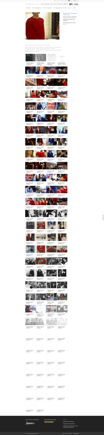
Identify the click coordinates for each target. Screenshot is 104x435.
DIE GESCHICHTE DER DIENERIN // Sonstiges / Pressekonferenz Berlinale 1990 (51, 63)
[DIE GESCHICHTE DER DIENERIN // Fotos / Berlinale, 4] (41, 357)
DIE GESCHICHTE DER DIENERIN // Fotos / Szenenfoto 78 (50, 219)
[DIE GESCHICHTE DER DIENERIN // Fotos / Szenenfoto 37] (30, 106)
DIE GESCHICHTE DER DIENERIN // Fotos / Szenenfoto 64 (40, 267)
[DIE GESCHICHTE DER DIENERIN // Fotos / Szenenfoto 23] (41, 142)
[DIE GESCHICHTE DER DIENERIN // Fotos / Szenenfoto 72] (51, 237)
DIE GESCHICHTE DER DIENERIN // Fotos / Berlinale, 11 (40, 339)
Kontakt (55, 0)
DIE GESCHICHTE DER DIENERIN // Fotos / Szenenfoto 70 (29, 255)
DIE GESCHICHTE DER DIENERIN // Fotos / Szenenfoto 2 (29, 411)
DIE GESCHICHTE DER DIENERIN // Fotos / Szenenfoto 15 (61, 159)
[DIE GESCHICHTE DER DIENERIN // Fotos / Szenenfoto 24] (62, 130)
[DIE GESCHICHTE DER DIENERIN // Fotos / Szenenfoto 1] (51, 201)
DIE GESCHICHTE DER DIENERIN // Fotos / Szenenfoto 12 (61, 171)
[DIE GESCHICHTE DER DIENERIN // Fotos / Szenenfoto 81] (41, 213)
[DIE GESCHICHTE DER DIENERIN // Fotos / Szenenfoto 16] (51, 153)
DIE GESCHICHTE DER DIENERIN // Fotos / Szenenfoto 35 (61, 112)
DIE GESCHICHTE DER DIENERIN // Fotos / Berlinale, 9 (50, 351)
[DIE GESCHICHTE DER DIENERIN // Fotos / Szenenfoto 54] (51, 381)
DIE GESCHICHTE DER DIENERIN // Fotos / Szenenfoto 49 (40, 76)
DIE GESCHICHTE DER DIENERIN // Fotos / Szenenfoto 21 (61, 148)
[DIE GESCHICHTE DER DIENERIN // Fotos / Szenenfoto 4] (30, 201)
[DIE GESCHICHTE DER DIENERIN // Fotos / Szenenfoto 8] (62, 189)
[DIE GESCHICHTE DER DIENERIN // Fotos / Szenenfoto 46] (51, 70)
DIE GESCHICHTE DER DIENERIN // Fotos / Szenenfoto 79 (61, 219)
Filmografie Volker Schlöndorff (69, 423)
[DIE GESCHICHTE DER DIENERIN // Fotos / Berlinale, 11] (41, 333)
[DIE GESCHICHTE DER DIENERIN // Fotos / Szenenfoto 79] (62, 213)
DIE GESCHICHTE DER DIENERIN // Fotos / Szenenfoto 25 (40, 136)
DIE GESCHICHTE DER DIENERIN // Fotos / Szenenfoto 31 (40, 124)
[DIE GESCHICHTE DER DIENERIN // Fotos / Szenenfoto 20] (51, 142)
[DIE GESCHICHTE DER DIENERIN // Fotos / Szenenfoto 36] (41, 106)
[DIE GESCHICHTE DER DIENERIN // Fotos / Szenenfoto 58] (62, 273)
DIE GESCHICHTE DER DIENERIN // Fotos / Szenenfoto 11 (50, 171)
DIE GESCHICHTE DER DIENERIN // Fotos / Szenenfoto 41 (40, 100)
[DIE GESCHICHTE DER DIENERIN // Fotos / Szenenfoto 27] (62, 118)
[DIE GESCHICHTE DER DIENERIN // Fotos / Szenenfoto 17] (42, 26)
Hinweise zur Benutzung (63, 0)
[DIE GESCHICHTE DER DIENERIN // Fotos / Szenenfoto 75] (41, 225)
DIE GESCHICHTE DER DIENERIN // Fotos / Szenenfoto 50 (40, 375)
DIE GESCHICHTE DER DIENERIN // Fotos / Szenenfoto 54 (50, 387)
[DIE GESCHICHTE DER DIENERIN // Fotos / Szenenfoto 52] (30, 381)
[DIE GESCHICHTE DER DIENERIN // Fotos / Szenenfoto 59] (30, 273)
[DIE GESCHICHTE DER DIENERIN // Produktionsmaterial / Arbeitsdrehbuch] (41, 308)
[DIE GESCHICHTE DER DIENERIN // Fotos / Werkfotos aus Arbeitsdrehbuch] (51, 308)
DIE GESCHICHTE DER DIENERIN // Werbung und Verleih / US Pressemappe (30, 63)
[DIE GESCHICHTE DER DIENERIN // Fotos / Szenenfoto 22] (30, 142)
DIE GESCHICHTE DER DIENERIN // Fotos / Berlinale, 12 (50, 339)
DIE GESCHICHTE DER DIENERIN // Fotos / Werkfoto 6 (61, 291)
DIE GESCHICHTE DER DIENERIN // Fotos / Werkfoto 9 (50, 291)
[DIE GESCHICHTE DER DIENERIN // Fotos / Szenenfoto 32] (51, 118)
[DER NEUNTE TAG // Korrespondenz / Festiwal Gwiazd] (103, 217)
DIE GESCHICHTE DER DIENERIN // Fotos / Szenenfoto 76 (50, 231)
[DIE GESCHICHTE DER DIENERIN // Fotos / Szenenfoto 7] (51, 189)
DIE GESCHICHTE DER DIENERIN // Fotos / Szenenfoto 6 (40, 207)
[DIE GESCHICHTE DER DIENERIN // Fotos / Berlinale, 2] (62, 357)
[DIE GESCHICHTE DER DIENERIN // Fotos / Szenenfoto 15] (62, 153)
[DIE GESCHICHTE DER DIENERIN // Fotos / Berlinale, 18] (30, 321)
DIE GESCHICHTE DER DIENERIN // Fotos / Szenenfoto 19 (40, 159)
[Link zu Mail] (78, 1)
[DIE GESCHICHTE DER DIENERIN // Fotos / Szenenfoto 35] (62, 106)
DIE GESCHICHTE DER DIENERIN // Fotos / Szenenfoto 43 (50, 88)
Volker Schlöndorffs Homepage (50, 419)
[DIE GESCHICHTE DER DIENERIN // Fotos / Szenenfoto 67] (62, 249)
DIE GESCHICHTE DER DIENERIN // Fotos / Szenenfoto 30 (50, 399)
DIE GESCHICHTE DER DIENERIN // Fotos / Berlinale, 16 (29, 339)
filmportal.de (36, 419)
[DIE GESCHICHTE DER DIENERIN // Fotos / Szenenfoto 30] (51, 393)
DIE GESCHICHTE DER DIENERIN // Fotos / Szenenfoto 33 (29, 124)
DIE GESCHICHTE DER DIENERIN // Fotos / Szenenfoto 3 (61, 207)
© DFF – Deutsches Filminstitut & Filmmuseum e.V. (32, 433)
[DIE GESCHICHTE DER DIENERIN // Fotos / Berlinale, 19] (41, 321)
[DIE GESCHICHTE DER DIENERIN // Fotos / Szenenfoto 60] (41, 273)
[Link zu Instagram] (76, 1)
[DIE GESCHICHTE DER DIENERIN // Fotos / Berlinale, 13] (62, 333)
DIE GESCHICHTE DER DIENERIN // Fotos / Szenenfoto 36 (40, 112)
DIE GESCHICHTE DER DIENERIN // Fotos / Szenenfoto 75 (40, 231)
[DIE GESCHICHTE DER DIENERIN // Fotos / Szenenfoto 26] (51, 130)
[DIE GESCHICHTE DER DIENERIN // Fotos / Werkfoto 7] (30, 297)
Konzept (58, 0)
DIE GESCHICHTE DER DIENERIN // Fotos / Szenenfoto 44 (29, 88)
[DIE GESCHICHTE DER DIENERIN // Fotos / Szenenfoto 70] (30, 249)
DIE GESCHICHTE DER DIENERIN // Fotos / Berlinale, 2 (61, 363)
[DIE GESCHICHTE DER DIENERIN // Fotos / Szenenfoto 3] (62, 201)
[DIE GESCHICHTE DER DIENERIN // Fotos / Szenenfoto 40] (30, 94)
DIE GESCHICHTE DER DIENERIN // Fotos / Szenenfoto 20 (50, 148)
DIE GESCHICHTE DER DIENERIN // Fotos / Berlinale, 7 (29, 351)
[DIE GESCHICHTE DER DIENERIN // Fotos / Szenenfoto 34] (51, 106)
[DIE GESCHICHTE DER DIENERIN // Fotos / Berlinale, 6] (30, 357)
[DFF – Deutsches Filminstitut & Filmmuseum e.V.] (51, 4)
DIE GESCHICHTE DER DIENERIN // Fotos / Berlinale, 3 (29, 375)
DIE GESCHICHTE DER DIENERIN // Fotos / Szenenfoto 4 (29, 207)
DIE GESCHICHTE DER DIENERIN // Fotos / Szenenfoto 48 (29, 76)
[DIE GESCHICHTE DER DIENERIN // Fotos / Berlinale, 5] (51, 357)
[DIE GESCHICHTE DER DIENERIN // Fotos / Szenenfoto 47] (62, 70)
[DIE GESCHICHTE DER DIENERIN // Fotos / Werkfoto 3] (62, 177)
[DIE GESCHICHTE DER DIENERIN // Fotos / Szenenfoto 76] (51, 225)
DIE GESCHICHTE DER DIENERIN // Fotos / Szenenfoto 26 (50, 136)
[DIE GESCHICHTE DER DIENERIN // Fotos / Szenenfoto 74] (30, 237)
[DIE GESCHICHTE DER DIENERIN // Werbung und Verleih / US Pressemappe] (30, 57)
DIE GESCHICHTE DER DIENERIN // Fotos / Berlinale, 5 (50, 363)
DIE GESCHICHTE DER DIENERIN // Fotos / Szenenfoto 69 (61, 243)
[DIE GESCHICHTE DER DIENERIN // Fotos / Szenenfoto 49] (41, 70)
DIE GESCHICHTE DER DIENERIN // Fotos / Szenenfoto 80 (29, 219)
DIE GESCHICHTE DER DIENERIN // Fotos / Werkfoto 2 (29, 314)
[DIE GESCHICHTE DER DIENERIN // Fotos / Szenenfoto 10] (41, 189)
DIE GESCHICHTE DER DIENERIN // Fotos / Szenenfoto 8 (61, 195)
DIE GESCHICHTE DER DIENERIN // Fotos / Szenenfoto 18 (29, 159)
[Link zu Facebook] (71, 1)
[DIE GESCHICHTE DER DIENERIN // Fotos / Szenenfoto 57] (51, 273)
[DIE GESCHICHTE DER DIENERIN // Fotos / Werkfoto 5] (41, 177)
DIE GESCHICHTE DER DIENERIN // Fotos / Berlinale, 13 (61, 339)
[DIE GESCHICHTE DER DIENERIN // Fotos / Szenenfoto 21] (62, 142)
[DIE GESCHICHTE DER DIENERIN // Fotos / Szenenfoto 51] (62, 369)
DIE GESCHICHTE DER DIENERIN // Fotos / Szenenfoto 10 (40, 195)
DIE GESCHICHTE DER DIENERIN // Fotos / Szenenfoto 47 (61, 76)
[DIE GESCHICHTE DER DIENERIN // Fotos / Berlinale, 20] (41, 393)
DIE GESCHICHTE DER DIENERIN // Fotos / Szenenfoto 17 (40, 411)
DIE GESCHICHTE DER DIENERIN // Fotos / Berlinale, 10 (61, 351)
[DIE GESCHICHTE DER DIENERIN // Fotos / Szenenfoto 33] (30, 118)
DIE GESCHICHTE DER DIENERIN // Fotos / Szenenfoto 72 (50, 243)
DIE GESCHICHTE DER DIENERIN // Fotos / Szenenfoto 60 (40, 279)
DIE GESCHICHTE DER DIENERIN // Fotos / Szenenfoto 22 (29, 148)
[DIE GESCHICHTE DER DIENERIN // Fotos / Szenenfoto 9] (30, 189)
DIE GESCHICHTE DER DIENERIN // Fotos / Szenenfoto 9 (29, 195)
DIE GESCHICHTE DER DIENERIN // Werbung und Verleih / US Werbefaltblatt (40, 63)
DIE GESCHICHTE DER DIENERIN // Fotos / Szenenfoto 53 (40, 387)
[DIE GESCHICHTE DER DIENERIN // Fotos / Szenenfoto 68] (41, 249)
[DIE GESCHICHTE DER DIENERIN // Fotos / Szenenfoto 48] (30, 70)
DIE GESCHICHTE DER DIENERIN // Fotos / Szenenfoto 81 (40, 219)
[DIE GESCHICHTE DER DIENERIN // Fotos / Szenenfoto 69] (62, 237)
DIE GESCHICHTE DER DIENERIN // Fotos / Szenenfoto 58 (61, 279)
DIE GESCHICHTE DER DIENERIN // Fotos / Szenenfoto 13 (29, 171)
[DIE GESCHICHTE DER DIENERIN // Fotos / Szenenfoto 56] (41, 297)
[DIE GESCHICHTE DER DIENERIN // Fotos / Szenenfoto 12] (62, 165)
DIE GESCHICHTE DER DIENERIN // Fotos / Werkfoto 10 (29, 291)
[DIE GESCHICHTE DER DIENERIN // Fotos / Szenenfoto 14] (41, 165)
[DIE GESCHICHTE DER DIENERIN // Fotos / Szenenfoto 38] (51, 94)
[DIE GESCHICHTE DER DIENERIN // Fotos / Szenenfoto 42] (62, 82)
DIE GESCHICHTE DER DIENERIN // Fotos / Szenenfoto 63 (29, 267)
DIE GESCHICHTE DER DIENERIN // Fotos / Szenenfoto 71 (40, 243)
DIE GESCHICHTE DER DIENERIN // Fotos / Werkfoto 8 (40, 291)
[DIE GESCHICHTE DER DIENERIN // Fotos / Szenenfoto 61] (51, 261)
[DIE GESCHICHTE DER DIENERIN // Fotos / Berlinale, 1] (51, 369)
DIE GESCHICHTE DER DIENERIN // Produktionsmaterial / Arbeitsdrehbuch (40, 315)
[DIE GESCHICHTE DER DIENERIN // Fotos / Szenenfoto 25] (41, 130)
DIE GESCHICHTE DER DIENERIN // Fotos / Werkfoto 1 (50, 183)
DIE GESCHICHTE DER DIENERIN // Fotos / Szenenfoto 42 (61, 88)
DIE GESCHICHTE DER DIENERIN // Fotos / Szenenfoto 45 (40, 88)
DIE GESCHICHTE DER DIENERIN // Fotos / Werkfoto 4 (29, 183)
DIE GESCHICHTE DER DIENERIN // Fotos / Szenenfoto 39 (61, 100)
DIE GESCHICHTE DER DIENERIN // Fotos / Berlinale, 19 (40, 327)
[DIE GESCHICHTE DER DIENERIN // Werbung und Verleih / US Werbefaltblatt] (41, 57)
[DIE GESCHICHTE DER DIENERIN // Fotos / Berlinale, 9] (51, 345)
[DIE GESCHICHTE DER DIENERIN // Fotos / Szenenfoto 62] (62, 261)
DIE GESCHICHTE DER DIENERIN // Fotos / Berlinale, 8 (40, 351)
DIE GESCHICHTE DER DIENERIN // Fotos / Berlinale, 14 (50, 327)
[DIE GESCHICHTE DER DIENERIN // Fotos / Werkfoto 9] (51, 285)
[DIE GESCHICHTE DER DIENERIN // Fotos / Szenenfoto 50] (41, 369)
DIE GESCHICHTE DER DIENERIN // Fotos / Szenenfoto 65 (61, 303)
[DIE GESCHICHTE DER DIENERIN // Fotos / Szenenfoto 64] (41, 261)
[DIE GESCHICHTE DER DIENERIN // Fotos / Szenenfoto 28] (30, 130)
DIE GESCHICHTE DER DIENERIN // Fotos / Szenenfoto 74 (29, 243)
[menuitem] (28, 7)
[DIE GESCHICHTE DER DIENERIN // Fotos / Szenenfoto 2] (30, 405)
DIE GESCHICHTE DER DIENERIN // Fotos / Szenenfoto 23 (40, 148)
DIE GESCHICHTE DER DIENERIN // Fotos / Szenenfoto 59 (29, 279)
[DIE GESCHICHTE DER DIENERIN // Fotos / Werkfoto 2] (30, 308)
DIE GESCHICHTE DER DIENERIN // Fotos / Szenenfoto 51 (61, 375)
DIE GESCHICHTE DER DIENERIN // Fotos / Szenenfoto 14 (40, 171)
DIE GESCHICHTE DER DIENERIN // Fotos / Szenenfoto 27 (61, 124)
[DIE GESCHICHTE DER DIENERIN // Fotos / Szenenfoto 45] (41, 82)
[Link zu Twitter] (73, 1)
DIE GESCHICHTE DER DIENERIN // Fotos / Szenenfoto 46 (50, 76)
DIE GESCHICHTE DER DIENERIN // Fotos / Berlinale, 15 (61, 327)
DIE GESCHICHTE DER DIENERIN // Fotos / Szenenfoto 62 (61, 267)
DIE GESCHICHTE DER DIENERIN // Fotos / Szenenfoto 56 (40, 303)
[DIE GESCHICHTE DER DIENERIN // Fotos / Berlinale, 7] (30, 345)
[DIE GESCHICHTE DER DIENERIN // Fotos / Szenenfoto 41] (41, 94)
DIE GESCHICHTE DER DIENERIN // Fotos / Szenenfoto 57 (50, 279)
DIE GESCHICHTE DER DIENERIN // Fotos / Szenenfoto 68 (40, 255)
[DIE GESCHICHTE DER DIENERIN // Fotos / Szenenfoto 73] (62, 225)
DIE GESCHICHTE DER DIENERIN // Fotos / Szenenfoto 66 (50, 255)
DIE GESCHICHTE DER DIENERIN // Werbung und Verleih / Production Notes (62, 63)
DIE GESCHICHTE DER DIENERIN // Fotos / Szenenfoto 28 (29, 136)
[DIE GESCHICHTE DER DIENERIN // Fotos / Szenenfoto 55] (62, 381)
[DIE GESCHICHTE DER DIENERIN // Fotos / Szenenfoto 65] (62, 297)
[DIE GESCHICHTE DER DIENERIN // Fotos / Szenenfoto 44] (30, 82)
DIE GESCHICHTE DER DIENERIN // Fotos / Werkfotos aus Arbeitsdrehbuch (50, 315)
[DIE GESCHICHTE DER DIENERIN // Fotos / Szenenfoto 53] (41, 381)
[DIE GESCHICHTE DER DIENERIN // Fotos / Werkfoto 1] (51, 177)
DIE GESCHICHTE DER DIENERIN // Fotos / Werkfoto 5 (40, 183)
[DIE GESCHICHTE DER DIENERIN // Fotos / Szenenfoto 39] (62, 94)
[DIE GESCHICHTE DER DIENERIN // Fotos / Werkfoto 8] (41, 285)
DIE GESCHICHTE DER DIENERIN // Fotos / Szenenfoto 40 (29, 100)
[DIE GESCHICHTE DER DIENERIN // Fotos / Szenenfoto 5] (51, 297)
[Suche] (76, 10)
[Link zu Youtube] (75, 1)
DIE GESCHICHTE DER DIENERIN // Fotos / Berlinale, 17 (61, 314)
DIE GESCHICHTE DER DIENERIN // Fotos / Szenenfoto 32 (50, 124)
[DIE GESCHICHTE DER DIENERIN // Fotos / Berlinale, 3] (30, 369)
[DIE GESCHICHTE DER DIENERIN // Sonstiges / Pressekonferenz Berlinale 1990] (51, 57)
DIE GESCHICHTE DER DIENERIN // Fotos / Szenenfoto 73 (61, 231)
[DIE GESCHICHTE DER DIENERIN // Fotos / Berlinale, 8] (41, 345)
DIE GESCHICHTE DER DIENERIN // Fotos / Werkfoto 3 (61, 183)
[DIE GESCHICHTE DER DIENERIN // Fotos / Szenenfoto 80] (30, 213)
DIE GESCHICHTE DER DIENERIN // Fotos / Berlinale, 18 (29, 327)
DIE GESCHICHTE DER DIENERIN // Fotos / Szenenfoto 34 (50, 112)
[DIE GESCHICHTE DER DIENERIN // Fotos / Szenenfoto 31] (41, 118)
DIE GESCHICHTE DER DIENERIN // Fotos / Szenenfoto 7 (50, 195)
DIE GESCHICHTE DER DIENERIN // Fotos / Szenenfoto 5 (50, 303)
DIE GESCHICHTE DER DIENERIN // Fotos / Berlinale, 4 (40, 363)
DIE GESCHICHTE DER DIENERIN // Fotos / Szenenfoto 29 (61, 399)
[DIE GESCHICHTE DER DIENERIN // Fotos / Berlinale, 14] (51, 321)
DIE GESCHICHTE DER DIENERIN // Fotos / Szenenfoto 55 (61, 387)
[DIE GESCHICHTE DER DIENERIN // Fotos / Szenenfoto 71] (41, 237)
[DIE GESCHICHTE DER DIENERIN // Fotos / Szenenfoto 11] (51, 165)
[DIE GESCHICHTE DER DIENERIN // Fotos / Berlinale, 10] (62, 345)
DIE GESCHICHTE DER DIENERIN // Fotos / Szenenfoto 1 (50, 207)
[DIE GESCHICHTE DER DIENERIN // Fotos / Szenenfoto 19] (41, 153)
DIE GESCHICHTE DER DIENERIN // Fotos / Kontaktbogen (29, 399)
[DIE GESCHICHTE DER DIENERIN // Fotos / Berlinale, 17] (62, 308)
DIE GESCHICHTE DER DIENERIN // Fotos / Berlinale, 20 (40, 399)
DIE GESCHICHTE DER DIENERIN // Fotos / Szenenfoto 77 (29, 231)
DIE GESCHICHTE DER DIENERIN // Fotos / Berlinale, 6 (29, 363)
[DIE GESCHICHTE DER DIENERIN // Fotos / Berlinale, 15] (62, 321)
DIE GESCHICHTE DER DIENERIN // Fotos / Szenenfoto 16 (50, 159)
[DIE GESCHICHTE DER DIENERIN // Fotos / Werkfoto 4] (30, 177)
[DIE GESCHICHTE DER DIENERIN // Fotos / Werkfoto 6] (62, 285)
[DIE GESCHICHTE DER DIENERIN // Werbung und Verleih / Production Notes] (62, 57)
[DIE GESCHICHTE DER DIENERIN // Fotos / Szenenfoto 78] (51, 213)
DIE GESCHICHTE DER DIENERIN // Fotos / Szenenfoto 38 (50, 100)
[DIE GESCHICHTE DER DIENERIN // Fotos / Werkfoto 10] (30, 285)
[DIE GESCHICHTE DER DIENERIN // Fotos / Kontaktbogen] (30, 393)
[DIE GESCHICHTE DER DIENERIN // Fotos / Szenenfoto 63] (30, 261)
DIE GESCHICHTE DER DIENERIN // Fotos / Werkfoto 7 (29, 303)
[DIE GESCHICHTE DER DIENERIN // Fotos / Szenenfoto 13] (30, 165)
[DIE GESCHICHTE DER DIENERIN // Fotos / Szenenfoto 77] (30, 225)
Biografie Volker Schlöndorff (68, 421)
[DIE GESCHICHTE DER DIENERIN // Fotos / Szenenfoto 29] (62, 393)
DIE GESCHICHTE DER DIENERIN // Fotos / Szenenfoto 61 (50, 267)
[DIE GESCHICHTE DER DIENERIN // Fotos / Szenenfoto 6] (41, 201)
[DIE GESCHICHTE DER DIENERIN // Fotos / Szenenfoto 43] (51, 82)
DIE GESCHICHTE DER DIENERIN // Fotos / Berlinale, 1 (50, 375)
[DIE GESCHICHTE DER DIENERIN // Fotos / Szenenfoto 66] (51, 249)
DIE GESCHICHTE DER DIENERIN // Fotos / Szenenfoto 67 (61, 255)
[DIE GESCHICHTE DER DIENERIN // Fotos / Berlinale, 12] (51, 333)
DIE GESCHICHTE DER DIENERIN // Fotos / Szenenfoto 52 (29, 387)
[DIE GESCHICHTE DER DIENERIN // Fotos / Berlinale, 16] (30, 333)
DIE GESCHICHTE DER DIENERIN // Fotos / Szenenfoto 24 (61, 136)
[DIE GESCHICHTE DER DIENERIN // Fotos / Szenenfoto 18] (30, 153)
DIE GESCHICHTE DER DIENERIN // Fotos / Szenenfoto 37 (29, 112)
